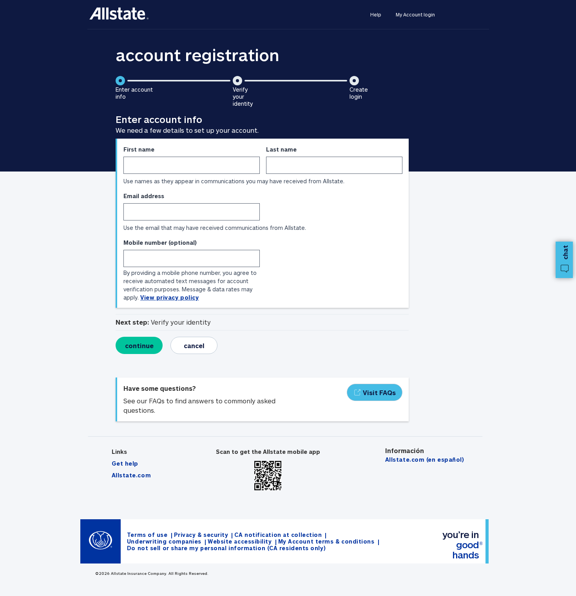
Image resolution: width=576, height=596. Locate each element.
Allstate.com (131, 475)
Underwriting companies (164, 541)
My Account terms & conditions (326, 541)
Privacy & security (201, 534)
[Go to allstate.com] (119, 15)
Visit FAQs (379, 392)
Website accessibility (240, 541)
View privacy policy (169, 297)
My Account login (415, 14)
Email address (143, 196)
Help (375, 14)
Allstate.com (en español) (424, 459)
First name (138, 149)
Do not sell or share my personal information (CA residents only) (226, 548)
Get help (125, 463)
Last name (281, 149)
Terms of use (147, 534)
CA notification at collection (278, 534)
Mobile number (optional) (160, 242)
